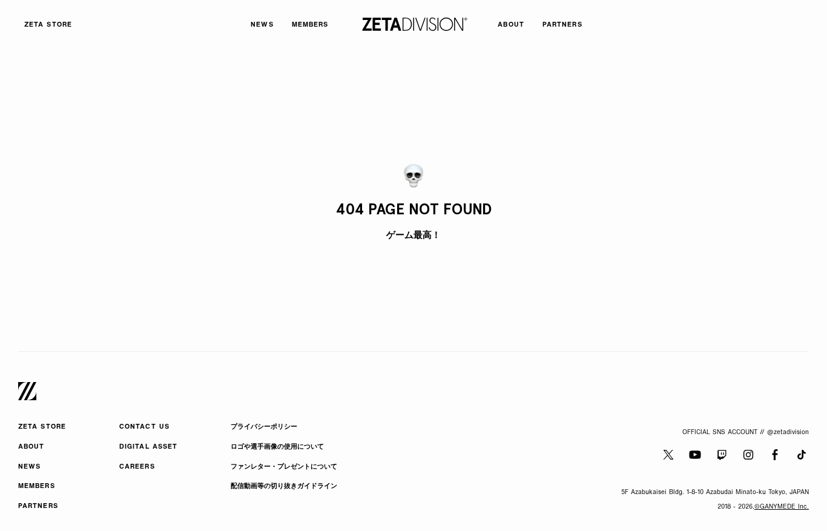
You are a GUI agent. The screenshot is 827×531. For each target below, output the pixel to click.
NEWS (29, 467)
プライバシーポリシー (264, 427)
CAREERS (137, 467)
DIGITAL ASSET (148, 447)
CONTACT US (144, 427)
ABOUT (31, 447)
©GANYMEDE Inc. (781, 507)
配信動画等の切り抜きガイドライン (284, 486)
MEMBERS (36, 486)
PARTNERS (38, 506)
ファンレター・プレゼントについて (284, 467)
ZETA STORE (42, 427)
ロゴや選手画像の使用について (277, 447)
